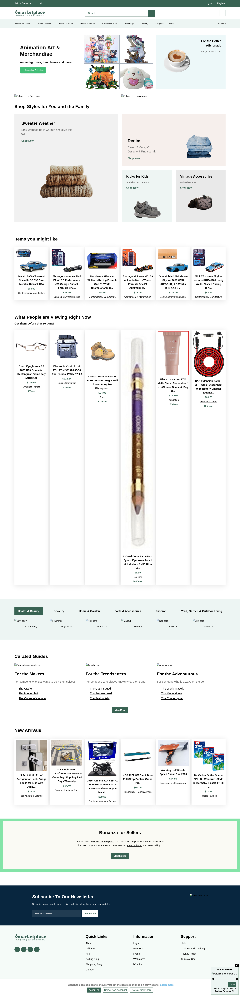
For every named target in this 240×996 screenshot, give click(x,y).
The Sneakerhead (101, 693)
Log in (209, 3)
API (88, 953)
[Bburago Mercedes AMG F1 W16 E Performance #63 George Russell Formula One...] (67, 274)
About (89, 943)
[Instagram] (37, 949)
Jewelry (144, 23)
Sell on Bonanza (22, 3)
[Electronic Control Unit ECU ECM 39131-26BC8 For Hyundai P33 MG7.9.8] (67, 457)
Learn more (167, 985)
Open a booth (134, 845)
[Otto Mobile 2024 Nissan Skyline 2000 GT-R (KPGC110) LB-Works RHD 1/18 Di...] (173, 274)
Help (40, 3)
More (171, 23)
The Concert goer (172, 698)
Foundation (173, 400)
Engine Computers (67, 383)
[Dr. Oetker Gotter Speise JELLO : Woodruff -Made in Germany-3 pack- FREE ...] (208, 772)
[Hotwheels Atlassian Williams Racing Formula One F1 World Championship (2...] (102, 274)
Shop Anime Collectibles (34, 70)
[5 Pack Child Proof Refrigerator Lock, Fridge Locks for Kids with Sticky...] (31, 772)
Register (221, 3)
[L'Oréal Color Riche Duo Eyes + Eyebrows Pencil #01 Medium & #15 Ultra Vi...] (138, 457)
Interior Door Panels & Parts (138, 792)
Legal (136, 943)
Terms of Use (188, 959)
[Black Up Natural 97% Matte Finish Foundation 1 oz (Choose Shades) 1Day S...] (173, 457)
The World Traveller (173, 688)
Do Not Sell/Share (142, 990)
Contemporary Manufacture (31, 293)
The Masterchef (28, 693)
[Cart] (222, 13)
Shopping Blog (94, 964)
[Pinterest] (30, 949)
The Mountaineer (171, 693)
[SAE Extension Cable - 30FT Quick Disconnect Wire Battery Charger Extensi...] (208, 457)
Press (136, 953)
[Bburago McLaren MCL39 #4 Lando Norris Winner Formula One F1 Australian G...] (138, 274)
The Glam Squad (100, 688)
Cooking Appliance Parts (67, 790)
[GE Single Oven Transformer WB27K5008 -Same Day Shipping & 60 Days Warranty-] (67, 772)
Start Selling (120, 856)
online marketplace (103, 841)
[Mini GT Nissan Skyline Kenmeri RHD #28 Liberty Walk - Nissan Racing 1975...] (208, 274)
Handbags (129, 23)
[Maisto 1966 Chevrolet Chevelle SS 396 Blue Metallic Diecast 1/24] (31, 274)
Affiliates (90, 948)
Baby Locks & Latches (31, 796)
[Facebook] (17, 949)
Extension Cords (208, 401)
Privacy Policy (188, 953)
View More (120, 710)
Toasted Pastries (208, 796)
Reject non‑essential (115, 990)
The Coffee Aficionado (32, 698)
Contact (90, 969)
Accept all (94, 990)
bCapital (137, 964)
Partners (138, 948)
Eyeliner (138, 577)
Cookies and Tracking (193, 948)
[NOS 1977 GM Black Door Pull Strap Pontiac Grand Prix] (138, 772)
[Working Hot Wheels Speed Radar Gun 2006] (173, 772)
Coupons (159, 23)
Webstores (139, 959)
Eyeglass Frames (31, 387)
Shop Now (27, 140)
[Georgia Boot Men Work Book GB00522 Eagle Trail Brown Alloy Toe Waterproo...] (102, 457)
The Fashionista (99, 698)
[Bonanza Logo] (29, 13)
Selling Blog (92, 959)
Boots (102, 397)
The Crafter (26, 688)
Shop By (222, 23)
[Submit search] (151, 13)
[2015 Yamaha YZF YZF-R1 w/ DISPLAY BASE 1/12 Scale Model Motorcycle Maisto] (102, 772)
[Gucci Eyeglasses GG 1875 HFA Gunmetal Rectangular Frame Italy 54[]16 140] (31, 457)
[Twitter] (24, 949)
